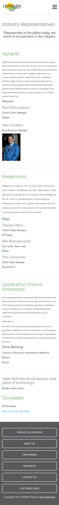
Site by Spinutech (47, 497)
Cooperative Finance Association (22, 286)
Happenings (29, 454)
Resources (29, 466)
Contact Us (29, 477)
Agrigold (10, 53)
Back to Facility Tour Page (15, 411)
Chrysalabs (13, 398)
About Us (29, 443)
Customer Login (29, 488)
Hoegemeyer (14, 176)
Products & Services (29, 432)
